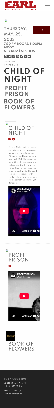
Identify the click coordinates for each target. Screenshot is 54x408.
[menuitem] (46, 5)
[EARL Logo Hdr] (22, 5)
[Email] (29, 56)
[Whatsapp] (17, 56)
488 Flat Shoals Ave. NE (15, 383)
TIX (41, 30)
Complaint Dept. (12, 394)
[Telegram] (21, 56)
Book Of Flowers (19, 105)
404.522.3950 (11, 391)
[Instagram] (13, 56)
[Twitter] (9, 56)
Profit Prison (16, 91)
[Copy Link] (25, 56)
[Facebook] (6, 56)
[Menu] (46, 5)
